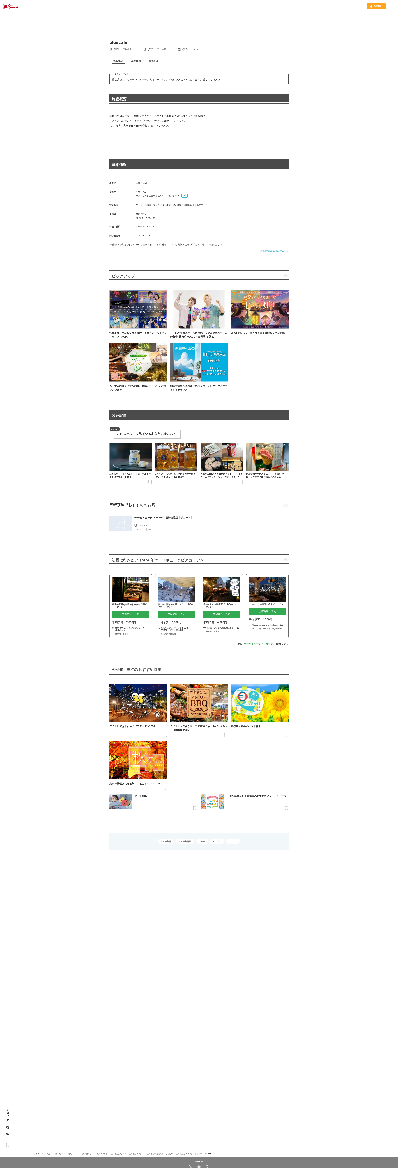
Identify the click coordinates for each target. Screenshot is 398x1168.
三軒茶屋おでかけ (118, 1153)
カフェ (233, 841)
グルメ (217, 841)
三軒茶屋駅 (185, 841)
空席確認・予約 (130, 614)
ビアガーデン (268, 643)
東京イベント (102, 1153)
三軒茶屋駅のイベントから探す (189, 1153)
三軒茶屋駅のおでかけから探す (160, 1153)
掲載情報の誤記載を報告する (274, 250)
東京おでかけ (87, 1153)
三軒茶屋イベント (136, 1153)
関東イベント (73, 1153)
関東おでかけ (59, 1153)
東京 (203, 841)
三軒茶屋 (166, 841)
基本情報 (119, 164)
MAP (184, 196)
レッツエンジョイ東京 (41, 1153)
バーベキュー (251, 643)
